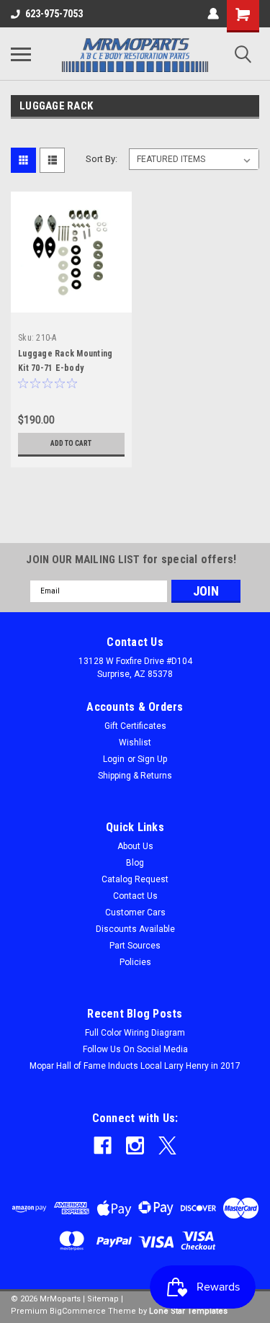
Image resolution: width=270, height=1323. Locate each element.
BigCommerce (78, 1311)
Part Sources (135, 946)
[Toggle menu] (21, 54)
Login (114, 759)
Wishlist (135, 742)
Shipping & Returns (135, 776)
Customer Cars (135, 912)
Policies (135, 962)
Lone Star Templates (188, 1311)
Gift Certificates (135, 726)
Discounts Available (135, 929)
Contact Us (135, 896)
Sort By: (101, 158)
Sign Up (152, 759)
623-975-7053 (54, 13)
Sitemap (103, 1299)
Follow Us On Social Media (135, 1049)
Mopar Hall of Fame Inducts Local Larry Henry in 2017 (135, 1066)
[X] (167, 1145)
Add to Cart (70, 443)
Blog (135, 863)
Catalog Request (135, 879)
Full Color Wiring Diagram (135, 1033)
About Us (135, 846)
